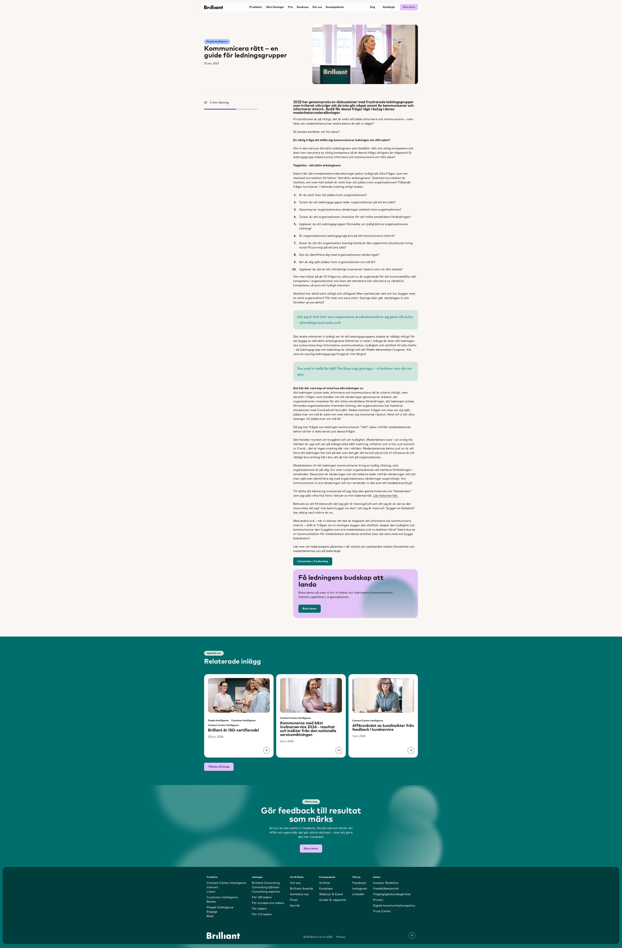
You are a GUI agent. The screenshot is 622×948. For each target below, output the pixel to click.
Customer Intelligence (243, 720)
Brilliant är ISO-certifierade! (233, 730)
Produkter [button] (255, 7)
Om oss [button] (317, 7)
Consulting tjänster (266, 887)
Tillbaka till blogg (219, 766)
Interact (212, 887)
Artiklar (324, 883)
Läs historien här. (386, 495)
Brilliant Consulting (266, 883)
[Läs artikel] (266, 750)
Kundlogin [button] (389, 7)
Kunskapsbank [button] (335, 7)
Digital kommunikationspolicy (394, 905)
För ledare (259, 908)
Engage (212, 911)
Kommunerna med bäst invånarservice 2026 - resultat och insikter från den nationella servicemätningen (308, 729)
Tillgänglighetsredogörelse (392, 894)
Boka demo (409, 7)
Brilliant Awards (301, 888)
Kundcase (303, 7)
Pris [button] (290, 7)
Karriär (295, 905)
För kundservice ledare (268, 903)
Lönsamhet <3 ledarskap (312, 561)
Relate (211, 901)
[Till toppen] (412, 935)
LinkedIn (358, 894)
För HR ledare (262, 897)
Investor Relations (385, 883)
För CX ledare (262, 914)
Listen (211, 891)
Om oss (295, 883)
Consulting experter (266, 891)
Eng (372, 7)
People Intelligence (217, 41)
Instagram (359, 888)
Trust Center (382, 911)
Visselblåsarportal (386, 888)
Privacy (378, 900)
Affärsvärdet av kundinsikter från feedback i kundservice (383, 728)
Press (294, 900)
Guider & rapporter (332, 900)
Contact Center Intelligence (223, 725)
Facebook (359, 883)
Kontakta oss (299, 894)
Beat (210, 916)
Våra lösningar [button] (275, 7)
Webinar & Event (331, 894)
